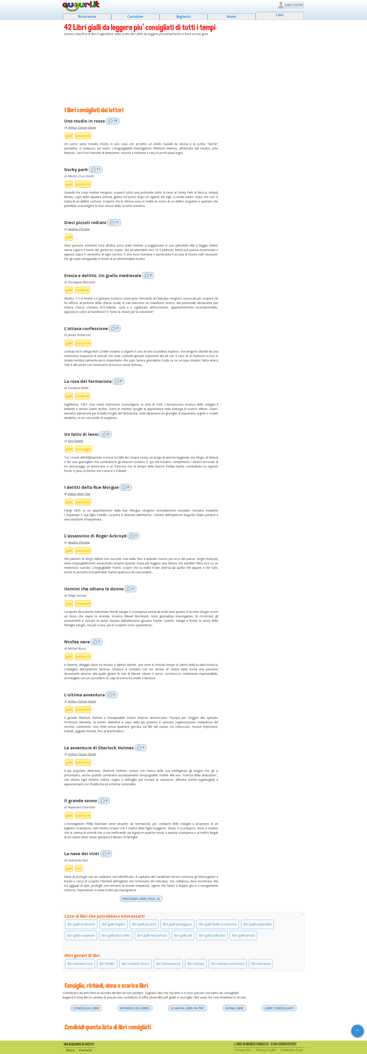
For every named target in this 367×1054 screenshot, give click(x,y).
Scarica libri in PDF (187, 1008)
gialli (69, 136)
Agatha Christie (79, 229)
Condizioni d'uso (291, 1050)
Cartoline (135, 16)
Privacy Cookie (266, 1050)
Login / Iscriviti (293, 5)
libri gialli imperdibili (257, 924)
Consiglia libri (86, 1008)
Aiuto (70, 1050)
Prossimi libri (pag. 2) (141, 898)
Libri (280, 15)
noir (78, 868)
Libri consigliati (279, 1008)
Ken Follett (75, 441)
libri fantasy (196, 963)
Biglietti (183, 16)
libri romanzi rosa (80, 963)
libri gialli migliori (113, 924)
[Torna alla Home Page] (81, 6)
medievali (82, 290)
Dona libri (234, 1008)
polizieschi (83, 136)
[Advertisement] (183, 71)
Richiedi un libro (135, 1008)
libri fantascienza (168, 963)
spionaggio (83, 449)
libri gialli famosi (243, 935)
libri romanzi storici (135, 963)
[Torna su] (357, 1031)
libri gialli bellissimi (212, 935)
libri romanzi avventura (227, 963)
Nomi (231, 16)
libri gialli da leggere (177, 924)
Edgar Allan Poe (79, 494)
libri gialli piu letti (144, 924)
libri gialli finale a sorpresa (218, 924)
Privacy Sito (243, 1050)
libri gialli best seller (116, 935)
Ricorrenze (87, 16)
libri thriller (107, 963)
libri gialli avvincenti (81, 924)
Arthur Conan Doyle (82, 127)
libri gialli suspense (81, 935)
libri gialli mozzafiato (152, 935)
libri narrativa (260, 963)
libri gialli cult (183, 935)
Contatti (85, 1050)
